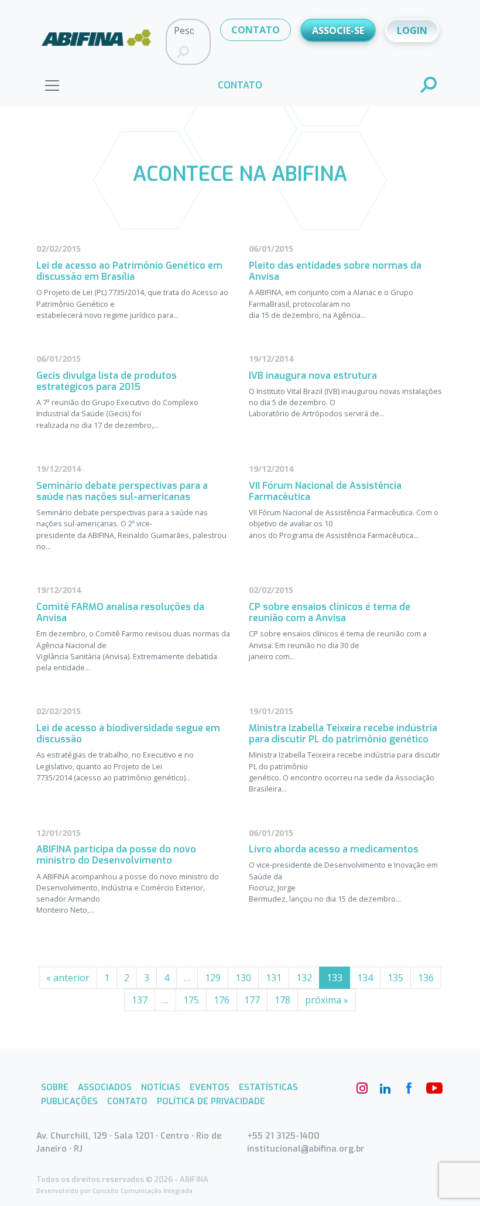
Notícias (160, 1087)
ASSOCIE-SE (338, 30)
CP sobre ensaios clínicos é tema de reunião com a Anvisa (329, 612)
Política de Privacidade (211, 1101)
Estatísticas (268, 1087)
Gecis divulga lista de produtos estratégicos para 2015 (106, 381)
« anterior (68, 977)
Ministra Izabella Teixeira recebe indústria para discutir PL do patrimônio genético (343, 733)
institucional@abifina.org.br (306, 1148)
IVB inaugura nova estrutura (313, 375)
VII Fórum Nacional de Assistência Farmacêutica (325, 491)
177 (252, 999)
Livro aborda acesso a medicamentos (334, 849)
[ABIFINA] (96, 41)
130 (243, 977)
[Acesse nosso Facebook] (408, 1088)
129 (213, 977)
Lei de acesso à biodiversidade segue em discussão (128, 733)
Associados (105, 1087)
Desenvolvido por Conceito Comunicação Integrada (114, 1191)
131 (274, 977)
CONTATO (255, 29)
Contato (127, 1101)
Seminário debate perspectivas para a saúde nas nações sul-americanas (122, 491)
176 (221, 999)
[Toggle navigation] (52, 85)
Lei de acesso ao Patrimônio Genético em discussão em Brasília (129, 271)
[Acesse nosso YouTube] (432, 1088)
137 (140, 999)
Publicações (69, 1101)
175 (191, 999)
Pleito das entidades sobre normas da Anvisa (335, 271)
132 (304, 977)
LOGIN (412, 30)
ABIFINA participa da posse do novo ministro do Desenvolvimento (116, 854)
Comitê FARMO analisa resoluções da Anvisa (120, 612)
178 (282, 999)
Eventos (209, 1087)
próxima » (326, 999)
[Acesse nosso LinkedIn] (385, 1088)
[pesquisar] (429, 86)
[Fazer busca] (183, 52)
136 (426, 977)
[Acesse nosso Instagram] (361, 1088)
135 (395, 977)
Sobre (54, 1087)
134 (365, 977)
